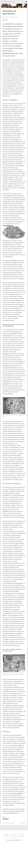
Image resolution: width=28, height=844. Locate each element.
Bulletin (15, 17)
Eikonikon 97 (5, 818)
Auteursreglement (10, 840)
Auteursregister (18, 840)
